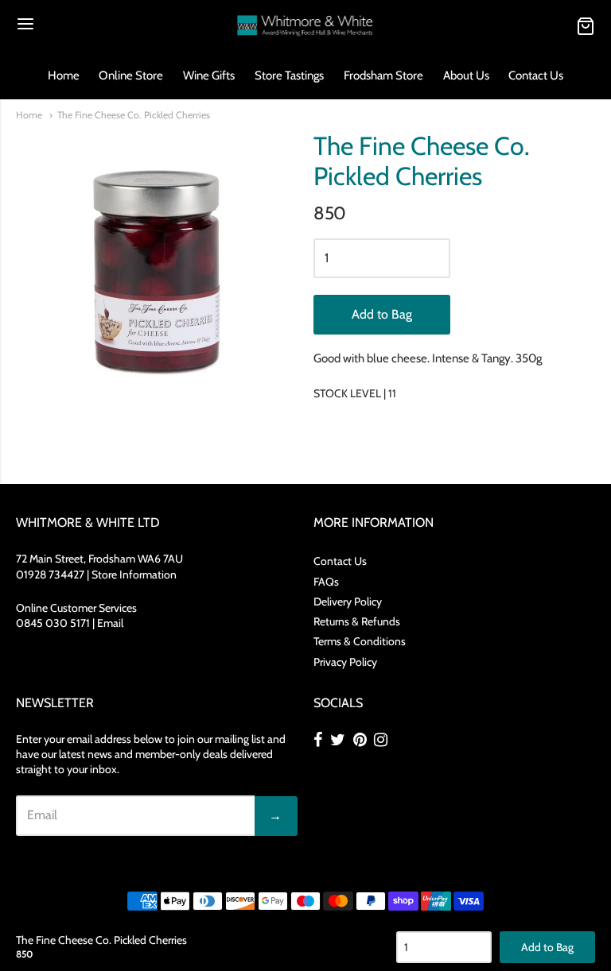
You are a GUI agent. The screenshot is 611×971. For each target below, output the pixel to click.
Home (64, 75)
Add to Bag (382, 314)
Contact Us (535, 75)
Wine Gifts (209, 75)
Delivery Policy (347, 601)
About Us (466, 75)
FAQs (326, 581)
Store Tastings (289, 75)
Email (110, 623)
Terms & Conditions (359, 641)
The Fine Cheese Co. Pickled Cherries (133, 115)
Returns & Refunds (356, 621)
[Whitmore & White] (305, 26)
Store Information (134, 574)
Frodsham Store (383, 75)
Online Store (131, 75)
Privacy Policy (345, 662)
